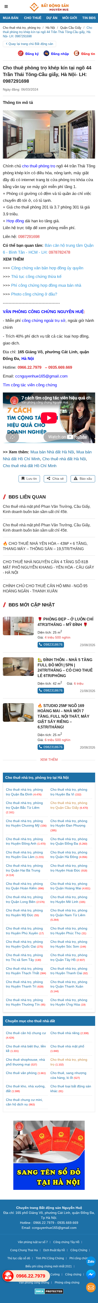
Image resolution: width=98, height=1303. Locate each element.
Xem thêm (49, 759)
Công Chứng (78, 1250)
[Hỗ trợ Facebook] (91, 1275)
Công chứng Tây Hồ (66, 1242)
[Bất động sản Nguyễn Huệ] (49, 7)
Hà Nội (27, 358)
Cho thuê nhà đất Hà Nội (64, 459)
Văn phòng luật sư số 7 (33, 1242)
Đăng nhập (60, 54)
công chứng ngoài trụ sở (43, 320)
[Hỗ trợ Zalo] (91, 1262)
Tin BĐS (89, 18)
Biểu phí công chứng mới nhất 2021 (48, 1266)
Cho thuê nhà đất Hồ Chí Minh (29, 466)
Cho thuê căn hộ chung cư (26, 1033)
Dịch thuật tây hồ (54, 1250)
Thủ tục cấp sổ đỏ (18, 1258)
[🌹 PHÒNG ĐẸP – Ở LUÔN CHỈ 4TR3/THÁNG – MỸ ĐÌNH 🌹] (18, 626)
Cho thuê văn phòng (21, 1073)
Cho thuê (32, 18)
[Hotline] (8, 1276)
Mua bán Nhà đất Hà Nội (52, 452)
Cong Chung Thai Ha (24, 1250)
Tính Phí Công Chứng (50, 1258)
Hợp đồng (15, 221)
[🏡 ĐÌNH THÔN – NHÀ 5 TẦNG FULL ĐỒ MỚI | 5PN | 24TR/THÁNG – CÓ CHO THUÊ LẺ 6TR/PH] (18, 666)
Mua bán (10, 18)
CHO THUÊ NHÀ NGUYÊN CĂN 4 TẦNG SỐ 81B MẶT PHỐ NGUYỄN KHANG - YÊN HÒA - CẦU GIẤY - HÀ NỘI (48, 567)
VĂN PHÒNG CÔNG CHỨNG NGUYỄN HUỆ (43, 312)
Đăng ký (32, 54)
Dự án (51, 18)
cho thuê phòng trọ (38, 166)
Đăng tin (88, 54)
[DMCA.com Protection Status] (49, 1291)
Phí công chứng (79, 1258)
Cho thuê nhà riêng (64, 1033)
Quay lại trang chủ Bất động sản (31, 44)
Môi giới (69, 18)
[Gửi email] (91, 1288)
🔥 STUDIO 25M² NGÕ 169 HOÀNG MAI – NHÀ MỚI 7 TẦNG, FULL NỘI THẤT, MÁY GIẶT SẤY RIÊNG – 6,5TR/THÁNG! (63, 716)
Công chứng (73, 1274)
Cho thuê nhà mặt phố (67, 1046)
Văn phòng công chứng (34, 1282)
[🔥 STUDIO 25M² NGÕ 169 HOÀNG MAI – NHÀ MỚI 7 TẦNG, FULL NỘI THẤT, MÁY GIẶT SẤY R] (18, 712)
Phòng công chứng (67, 1282)
